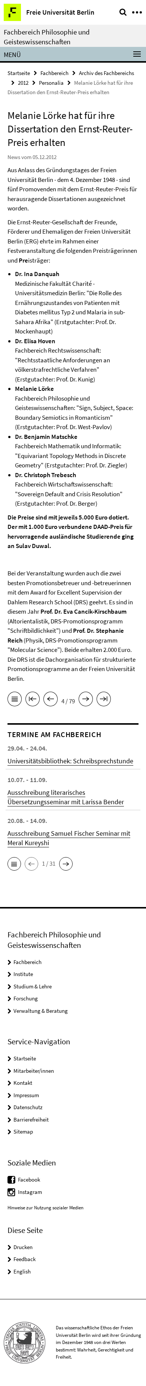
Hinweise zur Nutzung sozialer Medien (45, 1207)
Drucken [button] (23, 1247)
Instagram (30, 1191)
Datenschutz (27, 1107)
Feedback (24, 1259)
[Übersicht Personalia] (14, 700)
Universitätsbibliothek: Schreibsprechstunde (70, 761)
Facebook (29, 1179)
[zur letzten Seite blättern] (104, 700)
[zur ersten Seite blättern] (32, 700)
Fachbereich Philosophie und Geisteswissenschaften (47, 36)
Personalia (51, 82)
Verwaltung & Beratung (40, 1010)
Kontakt (22, 1082)
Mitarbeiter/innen (33, 1070)
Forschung (25, 998)
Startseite (18, 73)
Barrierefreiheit (31, 1119)
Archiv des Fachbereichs (106, 73)
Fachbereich (54, 73)
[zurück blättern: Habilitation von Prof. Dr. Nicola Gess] (50, 700)
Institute (23, 974)
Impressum (26, 1095)
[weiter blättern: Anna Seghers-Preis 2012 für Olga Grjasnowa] (86, 700)
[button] (14, 863)
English (22, 1271)
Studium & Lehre (32, 986)
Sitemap (23, 1131)
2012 (23, 82)
